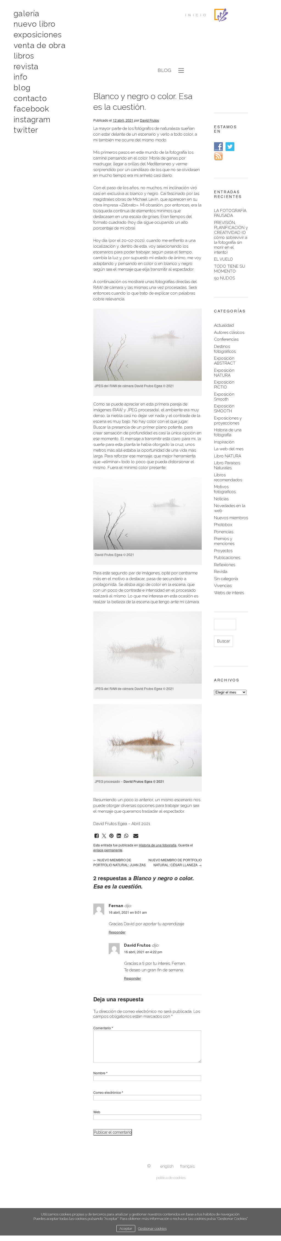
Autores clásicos (229, 332)
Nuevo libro (34, 24)
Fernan (116, 905)
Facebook (31, 108)
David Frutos (149, 120)
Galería (27, 13)
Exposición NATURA (224, 373)
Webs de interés (229, 592)
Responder (117, 932)
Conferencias (226, 339)
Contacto (30, 98)
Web (96, 1111)
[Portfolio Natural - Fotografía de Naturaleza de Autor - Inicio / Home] (221, 15)
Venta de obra (40, 45)
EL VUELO (223, 259)
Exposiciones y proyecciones (228, 421)
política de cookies (171, 1178)
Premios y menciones (224, 541)
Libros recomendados (228, 477)
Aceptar (125, 1228)
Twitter (26, 130)
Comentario (103, 1027)
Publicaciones (227, 557)
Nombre (100, 1072)
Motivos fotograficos (225, 489)
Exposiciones (38, 34)
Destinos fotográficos (225, 349)
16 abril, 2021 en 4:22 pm (143, 951)
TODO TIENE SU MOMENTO (229, 269)
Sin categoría (226, 578)
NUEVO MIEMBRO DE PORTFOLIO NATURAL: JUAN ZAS (119, 862)
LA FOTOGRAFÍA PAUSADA (230, 213)
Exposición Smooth (224, 397)
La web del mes (228, 448)
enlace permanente (107, 850)
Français (187, 1166)
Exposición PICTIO (224, 385)
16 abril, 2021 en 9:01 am (128, 912)
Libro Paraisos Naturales (227, 465)
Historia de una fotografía (157, 845)
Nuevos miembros (231, 517)
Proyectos (223, 550)
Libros (24, 55)
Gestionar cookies (152, 1228)
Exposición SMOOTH (224, 408)
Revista (26, 66)
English (167, 1166)
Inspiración (224, 442)
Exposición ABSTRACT (224, 361)
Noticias (221, 498)
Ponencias (223, 531)
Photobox (223, 524)
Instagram (32, 119)
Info (21, 77)
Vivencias (223, 585)
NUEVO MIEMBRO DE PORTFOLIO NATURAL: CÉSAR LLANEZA (175, 862)
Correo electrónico (108, 1092)
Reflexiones (224, 564)
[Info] (149, 1166)
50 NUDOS (224, 278)
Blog (22, 87)
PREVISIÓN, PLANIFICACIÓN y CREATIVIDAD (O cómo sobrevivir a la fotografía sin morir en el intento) (231, 237)
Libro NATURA (227, 456)
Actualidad (224, 325)
